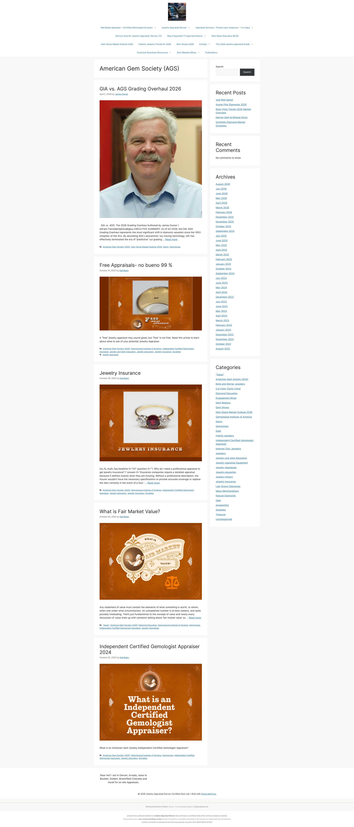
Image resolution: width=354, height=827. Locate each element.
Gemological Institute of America (146, 348)
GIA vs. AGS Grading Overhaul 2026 (140, 89)
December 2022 (225, 334)
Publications (211, 52)
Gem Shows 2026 (185, 44)
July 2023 (221, 301)
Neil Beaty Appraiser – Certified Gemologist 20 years (127, 27)
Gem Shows (222, 407)
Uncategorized (224, 519)
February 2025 (224, 259)
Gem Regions (223, 402)
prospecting (222, 505)
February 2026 (224, 212)
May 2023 (221, 311)
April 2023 (221, 315)
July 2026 (221, 188)
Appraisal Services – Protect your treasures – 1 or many (223, 27)
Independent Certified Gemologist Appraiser (120, 628)
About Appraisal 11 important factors (185, 36)
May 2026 (221, 198)
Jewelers (221, 453)
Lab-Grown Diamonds (228, 486)
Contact (203, 44)
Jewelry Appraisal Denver (174, 27)
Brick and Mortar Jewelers (230, 384)
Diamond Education (148, 625)
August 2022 (223, 348)
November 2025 (225, 221)
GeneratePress (208, 794)
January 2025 (223, 264)
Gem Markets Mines (186, 52)
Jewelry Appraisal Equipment (232, 462)
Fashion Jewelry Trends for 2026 (155, 44)
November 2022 (225, 339)
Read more (171, 239)
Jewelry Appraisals (150, 628)
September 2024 (225, 273)
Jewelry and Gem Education (123, 351)
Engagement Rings (226, 398)
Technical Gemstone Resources (152, 52)
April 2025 (221, 250)
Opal (218, 500)
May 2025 (221, 245)
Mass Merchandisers (227, 491)
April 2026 (221, 203)
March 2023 (222, 320)
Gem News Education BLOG (225, 36)
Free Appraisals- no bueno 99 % (136, 265)
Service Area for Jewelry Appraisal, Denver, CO (138, 36)
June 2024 (222, 282)
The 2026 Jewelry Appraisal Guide (233, 44)
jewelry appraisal (110, 354)
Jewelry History (224, 477)
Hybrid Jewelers (225, 435)
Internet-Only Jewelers (228, 448)
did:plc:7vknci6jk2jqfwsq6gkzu (181, 807)
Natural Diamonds (226, 495)
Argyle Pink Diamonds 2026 (231, 104)
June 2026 (222, 193)
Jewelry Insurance (163, 351)
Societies (176, 351)
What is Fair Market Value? (130, 511)
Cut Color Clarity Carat (228, 388)
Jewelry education (145, 351)
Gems (166, 247)
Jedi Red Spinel (224, 99)
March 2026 (222, 207)
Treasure (221, 514)
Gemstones (175, 247)
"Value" (106, 625)
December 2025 (225, 217)
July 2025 (221, 235)
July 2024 (221, 278)
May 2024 (221, 287)
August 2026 (223, 184)
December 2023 (225, 297)
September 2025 (225, 231)
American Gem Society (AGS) (116, 247)
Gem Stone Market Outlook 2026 (117, 44)
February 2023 (224, 325)
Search (219, 66)
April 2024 (221, 292)
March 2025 (222, 254)
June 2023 (222, 306)
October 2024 (223, 268)
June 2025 (221, 240)
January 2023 (223, 330)
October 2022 (223, 344)
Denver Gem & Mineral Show (232, 117)
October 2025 (223, 226)
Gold (218, 431)
